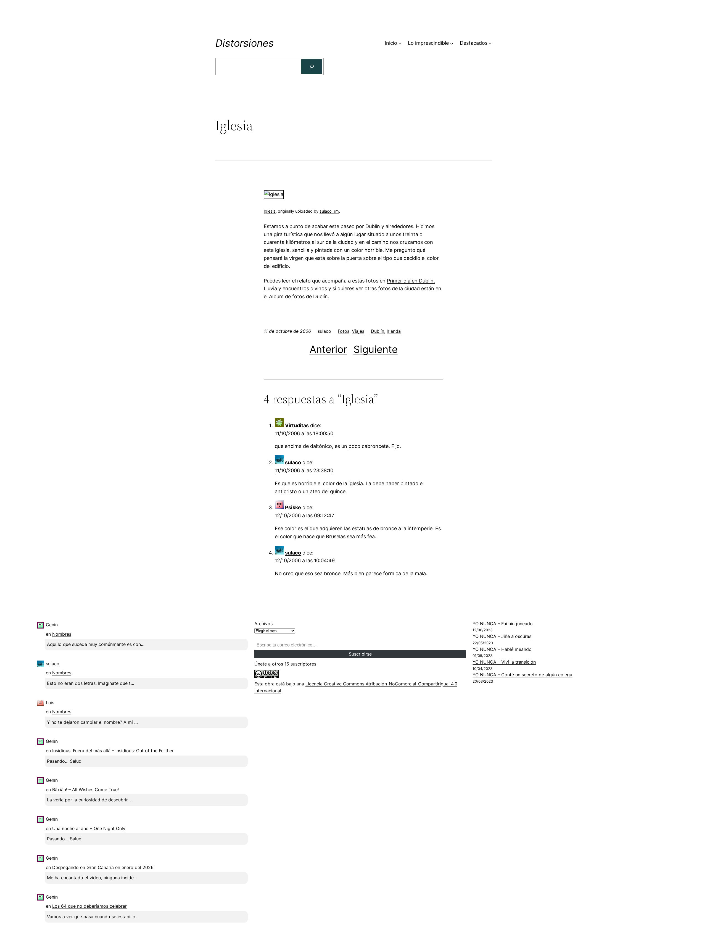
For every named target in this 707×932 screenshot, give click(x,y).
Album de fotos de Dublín (298, 296)
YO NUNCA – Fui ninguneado (503, 623)
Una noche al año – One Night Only (88, 828)
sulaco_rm (329, 211)
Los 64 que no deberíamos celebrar (89, 906)
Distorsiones (244, 43)
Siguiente (376, 349)
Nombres (61, 634)
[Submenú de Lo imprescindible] (451, 43)
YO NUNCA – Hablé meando (502, 649)
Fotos (343, 331)
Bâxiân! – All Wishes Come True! (85, 789)
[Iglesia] (274, 194)
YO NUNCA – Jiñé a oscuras (502, 636)
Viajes (358, 331)
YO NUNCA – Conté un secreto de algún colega (522, 674)
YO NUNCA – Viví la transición (504, 662)
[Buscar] (311, 66)
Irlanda (394, 331)
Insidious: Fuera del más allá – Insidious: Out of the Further (113, 750)
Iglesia (270, 211)
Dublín (377, 331)
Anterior (328, 349)
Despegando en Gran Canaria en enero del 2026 (103, 867)
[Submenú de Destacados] (490, 43)
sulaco (293, 462)
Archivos (263, 623)
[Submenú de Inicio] (400, 43)
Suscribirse (360, 654)
